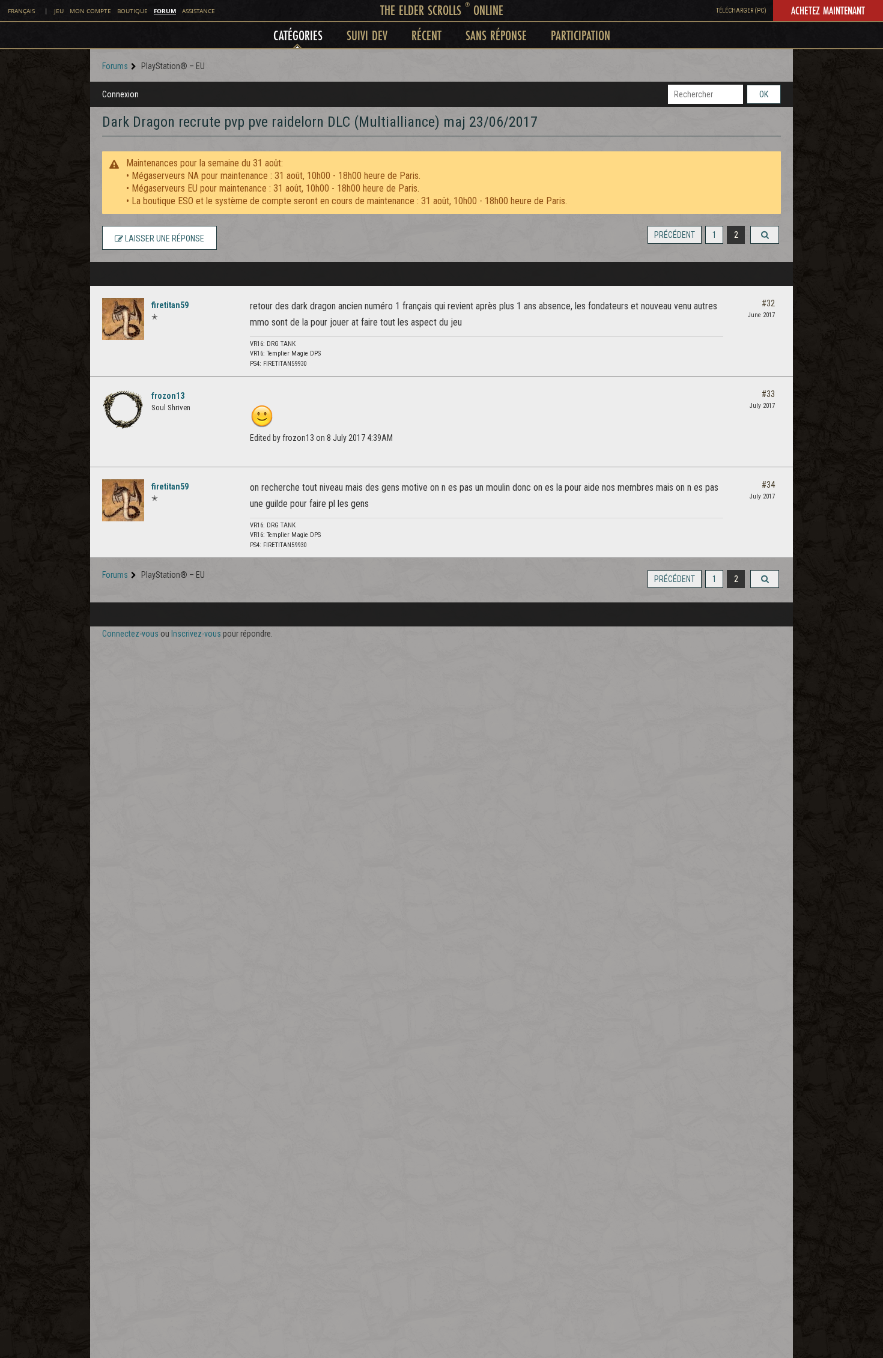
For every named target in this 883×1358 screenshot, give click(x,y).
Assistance (198, 11)
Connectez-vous (130, 633)
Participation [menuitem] (580, 35)
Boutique (132, 11)
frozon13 (167, 396)
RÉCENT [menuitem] (426, 35)
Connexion (120, 94)
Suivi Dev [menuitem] (367, 35)
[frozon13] (123, 410)
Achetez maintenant (828, 10)
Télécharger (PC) (741, 10)
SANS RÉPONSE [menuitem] (496, 35)
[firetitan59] (123, 319)
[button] (764, 235)
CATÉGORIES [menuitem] (298, 35)
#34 (768, 485)
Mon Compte (90, 11)
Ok (763, 94)
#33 (768, 394)
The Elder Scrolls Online (441, 10)
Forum (165, 11)
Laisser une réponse (163, 238)
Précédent (674, 235)
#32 (768, 303)
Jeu (59, 11)
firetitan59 (170, 305)
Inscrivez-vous (196, 633)
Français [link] (21, 11)
